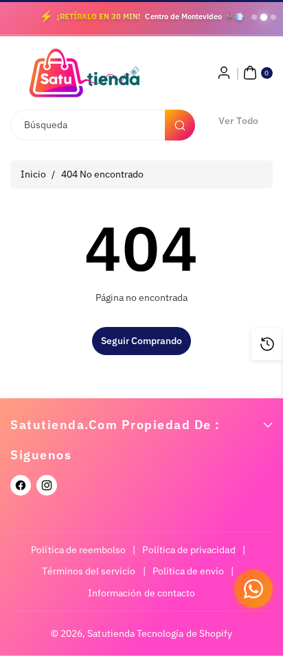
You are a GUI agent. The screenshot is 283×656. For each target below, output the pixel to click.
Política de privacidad (188, 550)
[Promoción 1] (254, 17)
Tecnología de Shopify (184, 633)
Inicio (33, 174)
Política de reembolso (78, 550)
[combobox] (102, 125)
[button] (256, 72)
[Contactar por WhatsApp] (253, 589)
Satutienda (111, 633)
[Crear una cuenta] (224, 72)
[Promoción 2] (263, 17)
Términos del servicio (88, 571)
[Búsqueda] (180, 125)
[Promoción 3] (273, 17)
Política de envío (188, 571)
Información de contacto (141, 593)
